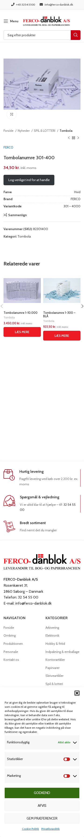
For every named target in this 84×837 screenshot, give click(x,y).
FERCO (8, 147)
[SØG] (75, 35)
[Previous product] (68, 138)
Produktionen (13, 644)
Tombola (66, 130)
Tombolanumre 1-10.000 (21, 312)
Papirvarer (53, 668)
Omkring (10, 635)
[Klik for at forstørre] (11, 114)
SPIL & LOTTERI (45, 130)
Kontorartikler (55, 660)
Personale (11, 652)
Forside (9, 130)
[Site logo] (46, 21)
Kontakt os (11, 660)
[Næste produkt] (78, 138)
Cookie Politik (30, 828)
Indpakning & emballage (62, 652)
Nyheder (24, 130)
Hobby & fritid (55, 644)
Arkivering (52, 627)
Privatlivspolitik (50, 828)
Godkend (42, 793)
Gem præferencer (42, 818)
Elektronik (52, 635)
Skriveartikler (54, 676)
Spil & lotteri (54, 684)
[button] (77, 693)
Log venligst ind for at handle (29, 180)
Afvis (42, 806)
